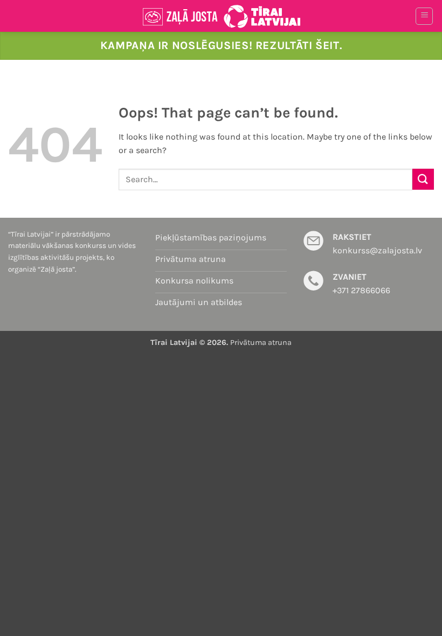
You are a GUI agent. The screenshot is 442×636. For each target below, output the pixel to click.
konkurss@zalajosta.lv (377, 250)
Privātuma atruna (261, 342)
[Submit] (423, 179)
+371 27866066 (361, 290)
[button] (424, 16)
